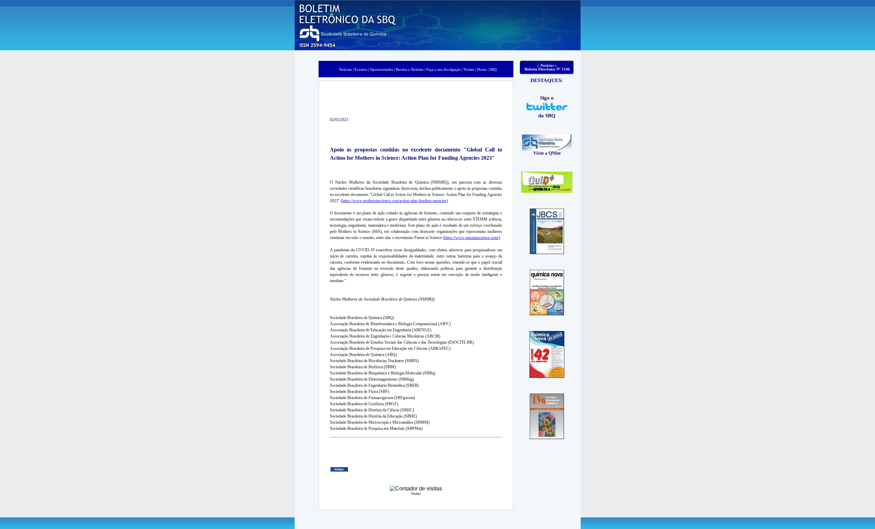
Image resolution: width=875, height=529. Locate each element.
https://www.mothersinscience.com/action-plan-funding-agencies (394, 200)
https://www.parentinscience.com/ (471, 237)
